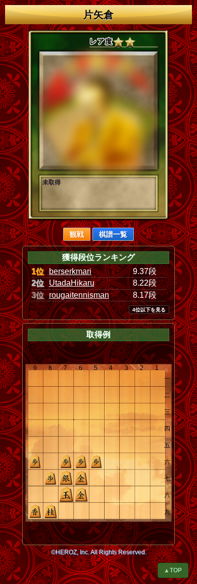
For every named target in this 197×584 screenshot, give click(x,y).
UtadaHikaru (71, 283)
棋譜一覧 (113, 234)
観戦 (77, 234)
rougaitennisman (79, 295)
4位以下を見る (149, 309)
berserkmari (70, 271)
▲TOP (173, 570)
